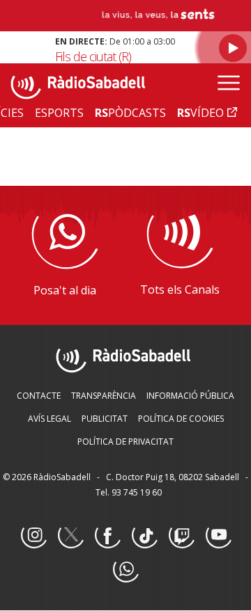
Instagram (33, 535)
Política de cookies (181, 418)
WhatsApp (125, 570)
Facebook (107, 535)
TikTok (144, 535)
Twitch (181, 535)
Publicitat (105, 418)
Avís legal (49, 418)
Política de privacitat (125, 441)
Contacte (39, 396)
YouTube (218, 535)
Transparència (103, 396)
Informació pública (190, 396)
